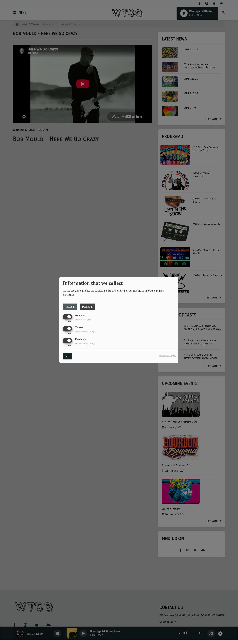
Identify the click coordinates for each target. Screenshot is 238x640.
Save (67, 356)
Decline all (87, 306)
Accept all (70, 306)
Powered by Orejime (167, 356)
